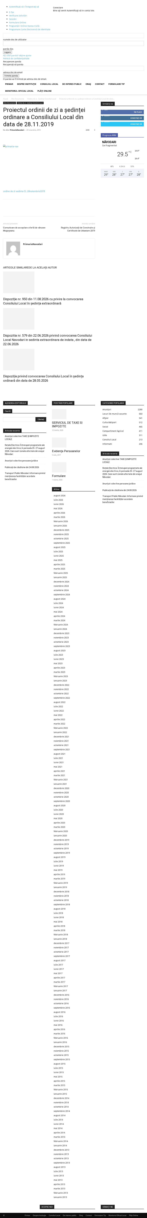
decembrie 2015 (61, 1046)
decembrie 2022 (61, 685)
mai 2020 (58, 818)
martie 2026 (59, 517)
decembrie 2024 (61, 581)
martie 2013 (59, 1188)
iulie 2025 (58, 551)
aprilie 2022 (59, 719)
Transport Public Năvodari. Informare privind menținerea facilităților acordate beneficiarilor (25, 476)
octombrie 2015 (61, 1055)
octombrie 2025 (61, 538)
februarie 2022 (61, 728)
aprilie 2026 (59, 512)
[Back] (59, 4)
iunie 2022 (59, 710)
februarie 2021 (61, 779)
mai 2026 (58, 508)
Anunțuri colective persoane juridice (21, 461)
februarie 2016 (61, 1037)
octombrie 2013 (61, 1158)
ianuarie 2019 (60, 887)
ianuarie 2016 (60, 1042)
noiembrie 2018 (61, 895)
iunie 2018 (59, 917)
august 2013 (59, 1167)
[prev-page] (4, 387)
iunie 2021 (59, 762)
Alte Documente (17, 99)
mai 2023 (58, 663)
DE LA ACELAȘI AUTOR (42, 267)
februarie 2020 (61, 831)
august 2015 (59, 1063)
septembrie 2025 (62, 542)
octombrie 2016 (61, 1003)
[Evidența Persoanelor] (73, 442)
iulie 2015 (58, 1068)
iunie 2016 (59, 1020)
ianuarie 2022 (60, 732)
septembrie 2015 (62, 1059)
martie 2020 (59, 827)
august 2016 (59, 1012)
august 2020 (59, 805)
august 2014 (59, 1115)
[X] (13, 136)
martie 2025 (59, 568)
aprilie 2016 (59, 1029)
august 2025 (59, 547)
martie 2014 (59, 1136)
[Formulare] (73, 467)
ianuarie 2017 (60, 990)
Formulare (59, 476)
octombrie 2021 (61, 745)
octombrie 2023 (61, 641)
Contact (99, 84)
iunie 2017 (59, 969)
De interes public (72, 84)
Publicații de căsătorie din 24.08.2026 (22, 467)
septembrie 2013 (62, 1162)
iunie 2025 (59, 555)
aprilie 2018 (59, 926)
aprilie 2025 (59, 564)
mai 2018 (58, 921)
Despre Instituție (26, 84)
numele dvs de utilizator (15, 39)
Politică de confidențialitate (16, 58)
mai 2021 (58, 766)
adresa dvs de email (13, 72)
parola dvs (8, 48)
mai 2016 (58, 1025)
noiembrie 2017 (61, 947)
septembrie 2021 (62, 749)
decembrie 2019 (61, 839)
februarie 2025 (61, 573)
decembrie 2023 (61, 633)
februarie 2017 (61, 986)
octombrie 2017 (61, 951)
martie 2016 (59, 1033)
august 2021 (59, 753)
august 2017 (59, 960)
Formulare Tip (116, 84)
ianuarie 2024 (60, 629)
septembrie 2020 (62, 801)
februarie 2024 (61, 624)
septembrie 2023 (62, 646)
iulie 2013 (58, 1171)
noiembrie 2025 (61, 534)
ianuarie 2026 (60, 525)
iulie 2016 (58, 1016)
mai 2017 (58, 973)
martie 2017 (59, 982)
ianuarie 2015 (60, 1093)
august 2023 (59, 650)
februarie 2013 (61, 1192)
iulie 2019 (58, 861)
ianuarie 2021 (60, 784)
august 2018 (59, 908)
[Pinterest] (19, 136)
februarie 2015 (61, 1089)
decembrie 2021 (61, 736)
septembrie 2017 (62, 956)
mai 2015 (58, 1076)
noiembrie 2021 (61, 740)
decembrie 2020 (61, 788)
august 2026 (59, 495)
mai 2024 (58, 611)
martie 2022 (59, 723)
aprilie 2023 (59, 667)
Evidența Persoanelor (66, 451)
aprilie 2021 (59, 771)
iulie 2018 (58, 913)
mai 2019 (58, 870)
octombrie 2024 (61, 590)
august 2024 (59, 598)
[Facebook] (6, 136)
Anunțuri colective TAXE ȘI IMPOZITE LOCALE (22, 437)
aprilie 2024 (59, 616)
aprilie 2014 (59, 1132)
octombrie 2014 (61, 1106)
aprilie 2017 (59, 977)
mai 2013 (58, 1180)
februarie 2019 (61, 883)
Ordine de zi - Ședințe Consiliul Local (41, 99)
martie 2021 (59, 775)
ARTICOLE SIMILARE (15, 267)
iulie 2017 (58, 964)
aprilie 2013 (59, 1184)
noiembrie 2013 (61, 1154)
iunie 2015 (59, 1072)
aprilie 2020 (59, 822)
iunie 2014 (59, 1124)
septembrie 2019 (62, 852)
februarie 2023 (61, 676)
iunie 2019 (59, 865)
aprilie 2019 (59, 874)
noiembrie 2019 (61, 844)
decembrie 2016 (61, 994)
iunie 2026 (59, 504)
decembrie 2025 (61, 530)
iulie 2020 (58, 809)
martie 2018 (59, 930)
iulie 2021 (58, 758)
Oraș (88, 84)
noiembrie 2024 (61, 586)
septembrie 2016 (62, 1007)
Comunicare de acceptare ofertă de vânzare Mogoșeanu (24, 229)
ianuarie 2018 (60, 938)
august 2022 (59, 702)
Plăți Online (44, 91)
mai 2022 (58, 715)
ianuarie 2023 (60, 680)
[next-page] (5, 387)
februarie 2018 (61, 934)
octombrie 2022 (61, 693)
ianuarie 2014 (60, 1145)
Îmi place (138, 112)
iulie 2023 (58, 654)
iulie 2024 (58, 603)
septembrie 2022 (62, 697)
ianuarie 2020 (60, 835)
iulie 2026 (58, 499)
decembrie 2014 (61, 1098)
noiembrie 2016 (61, 999)
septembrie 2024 (62, 594)
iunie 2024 (59, 607)
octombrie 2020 (61, 796)
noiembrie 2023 (61, 637)
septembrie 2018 (62, 904)
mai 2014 (58, 1128)
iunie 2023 (59, 659)
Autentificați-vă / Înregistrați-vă (24, 6)
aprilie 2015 (59, 1081)
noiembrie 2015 (61, 1050)
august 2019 (59, 857)
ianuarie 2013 (60, 1197)
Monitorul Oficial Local (19, 91)
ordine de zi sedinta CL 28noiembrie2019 (24, 191)
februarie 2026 (61, 521)
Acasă (5, 99)
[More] (33, 136)
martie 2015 (59, 1085)
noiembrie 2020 (61, 792)
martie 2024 (59, 620)
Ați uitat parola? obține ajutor (17, 55)
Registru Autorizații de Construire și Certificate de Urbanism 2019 (78, 229)
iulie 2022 (58, 706)
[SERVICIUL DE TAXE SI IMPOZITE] (73, 414)
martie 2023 (59, 672)
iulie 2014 (58, 1119)
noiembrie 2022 (61, 689)
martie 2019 (59, 878)
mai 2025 (58, 560)
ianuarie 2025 (60, 577)
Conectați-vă (136, 118)
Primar (9, 84)
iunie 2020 (59, 814)
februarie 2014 (61, 1141)
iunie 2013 (59, 1175)
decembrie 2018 (61, 891)
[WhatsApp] (26, 136)
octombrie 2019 (61, 848)
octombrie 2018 (61, 900)
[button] (140, 84)
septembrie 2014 (62, 1111)
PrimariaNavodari (17, 130)
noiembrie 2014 (61, 1102)
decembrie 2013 (61, 1149)
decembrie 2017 (61, 943)
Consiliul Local (49, 84)
